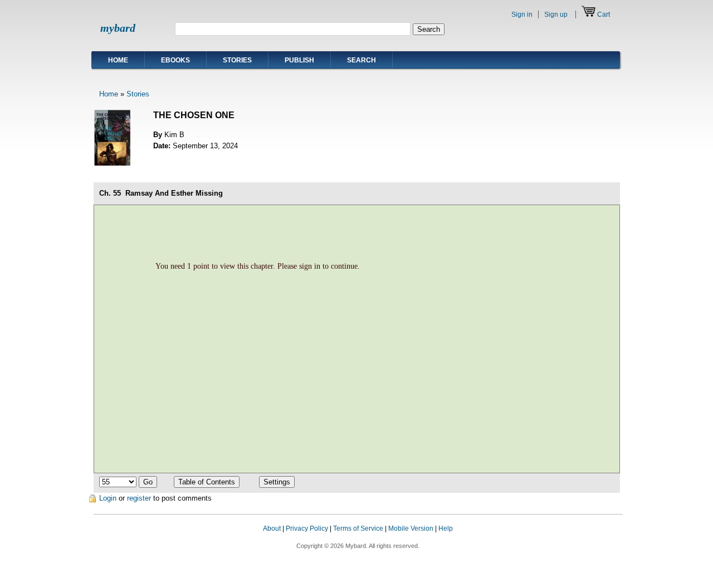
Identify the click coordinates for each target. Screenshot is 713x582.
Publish (299, 60)
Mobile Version (410, 528)
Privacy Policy (307, 528)
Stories (237, 60)
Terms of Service (358, 528)
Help (445, 528)
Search (361, 60)
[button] (600, 539)
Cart (603, 14)
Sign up (556, 14)
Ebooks (175, 60)
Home (118, 60)
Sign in (522, 14)
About (272, 528)
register (139, 498)
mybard (117, 28)
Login (107, 498)
